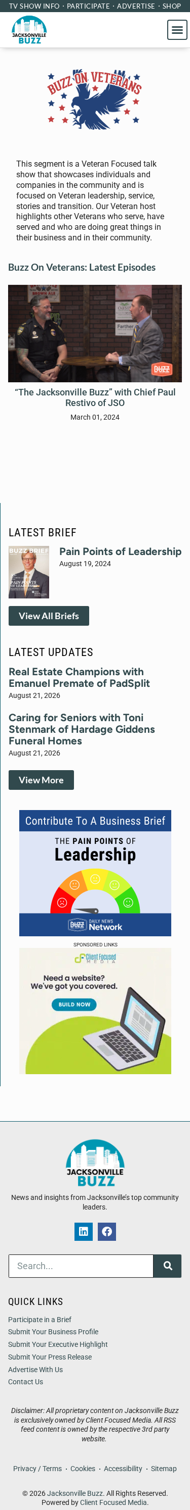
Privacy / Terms (37, 1469)
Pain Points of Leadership (120, 551)
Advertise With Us (35, 1370)
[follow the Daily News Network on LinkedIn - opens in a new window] (83, 1232)
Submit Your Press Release (50, 1357)
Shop (172, 6)
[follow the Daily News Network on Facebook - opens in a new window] (107, 1232)
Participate (88, 6)
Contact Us (25, 1382)
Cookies (82, 1469)
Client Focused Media (113, 1502)
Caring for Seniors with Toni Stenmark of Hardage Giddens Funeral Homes (82, 729)
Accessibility (123, 1469)
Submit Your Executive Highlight (58, 1344)
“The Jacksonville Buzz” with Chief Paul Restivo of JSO (95, 397)
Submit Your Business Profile (53, 1332)
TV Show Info (34, 6)
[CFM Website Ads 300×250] (95, 1071)
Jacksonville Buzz (75, 1493)
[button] (177, 30)
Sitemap (164, 1469)
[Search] (167, 1266)
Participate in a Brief (39, 1320)
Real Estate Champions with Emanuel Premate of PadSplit (79, 677)
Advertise (136, 6)
